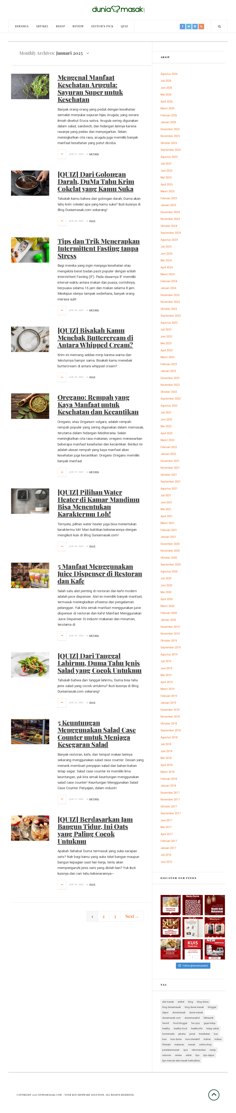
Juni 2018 (166, 751)
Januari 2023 (168, 371)
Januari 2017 (168, 848)
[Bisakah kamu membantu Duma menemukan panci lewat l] (193, 905)
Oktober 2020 (169, 557)
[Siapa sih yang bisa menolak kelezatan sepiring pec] (171, 949)
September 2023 (171, 315)
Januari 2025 (168, 205)
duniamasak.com (171, 1017)
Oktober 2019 (169, 640)
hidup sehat (212, 1028)
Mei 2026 (166, 94)
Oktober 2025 (169, 143)
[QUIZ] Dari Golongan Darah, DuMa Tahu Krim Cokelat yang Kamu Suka (96, 181)
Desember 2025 (170, 129)
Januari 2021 (168, 537)
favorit (165, 1023)
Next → (132, 916)
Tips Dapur (208, 1055)
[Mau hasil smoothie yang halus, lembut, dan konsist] (215, 927)
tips (197, 1055)
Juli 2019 (166, 661)
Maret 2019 (167, 689)
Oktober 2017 (169, 806)
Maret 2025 (167, 191)
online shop (205, 1044)
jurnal (192, 1033)
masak (191, 1044)
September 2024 (171, 232)
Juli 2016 (166, 854)
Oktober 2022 (169, 391)
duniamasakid (192, 1017)
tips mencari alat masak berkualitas (181, 1060)
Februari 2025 (169, 198)
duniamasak (178, 1012)
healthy (166, 1028)
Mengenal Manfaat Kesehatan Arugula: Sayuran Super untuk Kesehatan (90, 88)
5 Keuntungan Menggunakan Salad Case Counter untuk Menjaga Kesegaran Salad (97, 733)
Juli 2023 (166, 329)
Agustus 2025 (169, 156)
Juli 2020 (166, 578)
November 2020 (170, 550)
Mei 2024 (166, 260)
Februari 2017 (169, 841)
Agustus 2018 (169, 737)
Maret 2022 (167, 440)
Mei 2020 (166, 592)
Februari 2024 (169, 281)
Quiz (124, 26)
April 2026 (167, 101)
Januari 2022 (168, 454)
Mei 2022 (166, 426)
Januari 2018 (168, 785)
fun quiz (195, 1023)
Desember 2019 (170, 626)
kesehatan (204, 1033)
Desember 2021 (170, 461)
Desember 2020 (170, 544)
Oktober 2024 (169, 226)
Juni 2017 (166, 820)
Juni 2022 (166, 419)
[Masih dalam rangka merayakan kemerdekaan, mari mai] (193, 949)
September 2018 (171, 730)
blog (190, 1001)
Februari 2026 (169, 115)
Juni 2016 (166, 861)
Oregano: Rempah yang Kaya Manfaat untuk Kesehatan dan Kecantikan (98, 404)
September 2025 (171, 149)
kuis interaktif (192, 1039)
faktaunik (209, 1017)
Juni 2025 (166, 170)
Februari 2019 (169, 696)
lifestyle (166, 1044)
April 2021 (167, 516)
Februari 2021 (169, 530)
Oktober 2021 (169, 474)
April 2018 (167, 765)
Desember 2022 (170, 378)
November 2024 (170, 219)
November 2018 (170, 716)
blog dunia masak (194, 1007)
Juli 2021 (166, 495)
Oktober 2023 (169, 309)
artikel (181, 1001)
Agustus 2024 (169, 239)
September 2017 (171, 813)
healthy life (196, 1028)
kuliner (207, 1039)
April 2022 (167, 433)
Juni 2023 (166, 336)
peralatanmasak (170, 1049)
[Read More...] (62, 154)
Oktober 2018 (169, 723)
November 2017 (170, 799)
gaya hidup (210, 1023)
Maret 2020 (167, 606)
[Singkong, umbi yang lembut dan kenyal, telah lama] (171, 927)
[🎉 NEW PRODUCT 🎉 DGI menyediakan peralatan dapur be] (215, 949)
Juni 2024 (166, 253)
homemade (168, 1033)
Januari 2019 (168, 702)
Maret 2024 (167, 274)
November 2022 (170, 384)
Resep (60, 26)
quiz (185, 1049)
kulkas (218, 1039)
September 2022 (171, 398)
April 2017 (167, 834)
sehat (189, 1055)
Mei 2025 (166, 177)
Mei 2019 (166, 675)
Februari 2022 (169, 447)
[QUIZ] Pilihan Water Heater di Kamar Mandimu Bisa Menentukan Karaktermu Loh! (99, 502)
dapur (165, 1012)
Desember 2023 (170, 295)
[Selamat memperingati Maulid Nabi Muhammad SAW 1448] (215, 905)
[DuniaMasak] (118, 9)
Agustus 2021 (169, 488)
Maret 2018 (167, 772)
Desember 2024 (170, 212)
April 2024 (167, 267)
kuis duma (176, 1039)
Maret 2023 (167, 357)
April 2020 (167, 599)
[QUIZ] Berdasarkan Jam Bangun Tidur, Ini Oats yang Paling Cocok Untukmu (95, 830)
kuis (164, 1039)
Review (78, 26)
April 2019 (167, 682)
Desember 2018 (170, 709)
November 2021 (170, 467)
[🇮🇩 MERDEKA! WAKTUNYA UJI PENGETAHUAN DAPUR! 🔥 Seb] (193, 927)
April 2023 (167, 350)
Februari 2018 (169, 779)
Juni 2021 (166, 502)
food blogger (180, 1023)
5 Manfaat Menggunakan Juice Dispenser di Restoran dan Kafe (100, 573)
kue (216, 1033)
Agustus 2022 (169, 405)
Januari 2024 (168, 288)
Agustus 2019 (169, 654)
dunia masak (196, 1012)
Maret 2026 (167, 108)
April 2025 (167, 184)
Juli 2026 (166, 80)
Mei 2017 (166, 827)
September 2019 (171, 647)
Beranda (22, 26)
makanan (179, 1044)
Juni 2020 (166, 585)
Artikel (42, 26)
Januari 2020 (168, 619)
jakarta (181, 1033)
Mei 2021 (166, 509)
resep (213, 1049)
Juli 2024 (166, 246)
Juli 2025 (166, 163)
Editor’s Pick (102, 26)
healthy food (180, 1028)
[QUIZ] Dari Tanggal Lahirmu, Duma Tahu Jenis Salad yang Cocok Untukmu (100, 663)
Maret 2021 (167, 523)
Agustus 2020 (169, 571)
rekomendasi (199, 1049)
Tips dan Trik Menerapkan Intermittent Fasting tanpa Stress (99, 248)
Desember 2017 (170, 792)
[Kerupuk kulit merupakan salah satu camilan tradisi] (171, 905)
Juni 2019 (166, 668)
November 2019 (170, 633)
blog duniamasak (171, 1007)
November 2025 (170, 136)
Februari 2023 (169, 364)
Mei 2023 (166, 343)
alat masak (168, 1001)
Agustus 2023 (169, 322)
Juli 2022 (166, 412)
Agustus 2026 (169, 74)
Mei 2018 (166, 758)
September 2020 (171, 564)
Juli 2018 (166, 744)
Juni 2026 (166, 87)
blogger (212, 1007)
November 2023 (170, 302)
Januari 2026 (168, 122)
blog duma (203, 1001)
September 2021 (171, 481)
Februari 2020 (169, 613)
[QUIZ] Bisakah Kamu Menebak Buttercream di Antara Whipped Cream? (95, 337)
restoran (166, 1055)
